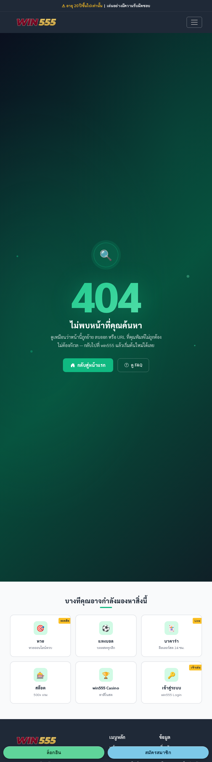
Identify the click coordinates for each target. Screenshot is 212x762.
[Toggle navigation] (194, 22)
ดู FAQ (136, 365)
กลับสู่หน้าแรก (91, 365)
